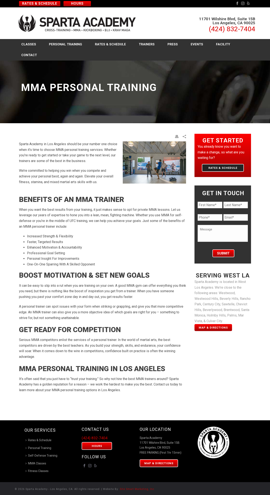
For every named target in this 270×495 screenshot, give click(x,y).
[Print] (176, 136)
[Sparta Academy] (79, 23)
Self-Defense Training (42, 455)
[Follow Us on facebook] (84, 466)
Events (197, 44)
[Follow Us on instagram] (90, 466)
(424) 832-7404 (232, 29)
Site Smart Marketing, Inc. (137, 489)
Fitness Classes (38, 471)
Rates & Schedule (39, 3)
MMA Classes (37, 463)
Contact (29, 55)
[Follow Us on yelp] (95, 466)
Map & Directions (213, 327)
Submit (223, 253)
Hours (77, 3)
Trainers (147, 44)
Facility (223, 44)
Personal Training (65, 44)
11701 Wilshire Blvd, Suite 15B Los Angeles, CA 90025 (227, 20)
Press (172, 44)
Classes (28, 44)
